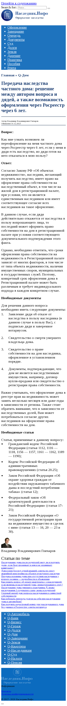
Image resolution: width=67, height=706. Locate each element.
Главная (7, 75)
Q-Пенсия (14, 662)
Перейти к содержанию (19, 3)
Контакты (6, 691)
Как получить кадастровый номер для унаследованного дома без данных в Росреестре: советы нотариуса (32, 605)
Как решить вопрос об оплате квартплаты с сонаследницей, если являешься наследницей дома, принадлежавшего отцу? (32, 583)
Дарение (13, 56)
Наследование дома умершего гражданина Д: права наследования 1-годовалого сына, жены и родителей (28, 589)
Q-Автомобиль (18, 614)
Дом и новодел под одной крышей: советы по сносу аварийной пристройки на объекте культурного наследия (30, 572)
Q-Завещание (17, 638)
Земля (12, 51)
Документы (16, 39)
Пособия (13, 64)
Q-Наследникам (19, 650)
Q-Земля (13, 642)
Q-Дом (23, 75)
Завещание (15, 31)
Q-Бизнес (14, 622)
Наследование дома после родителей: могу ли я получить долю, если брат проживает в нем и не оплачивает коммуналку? (30, 565)
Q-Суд (12, 654)
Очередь (14, 35)
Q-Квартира (16, 646)
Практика (14, 60)
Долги (12, 47)
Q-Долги (14, 630)
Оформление (17, 27)
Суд (10, 43)
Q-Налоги (14, 658)
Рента (11, 68)
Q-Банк (12, 618)
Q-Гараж (14, 626)
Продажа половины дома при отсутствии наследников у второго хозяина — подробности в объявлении (30, 577)
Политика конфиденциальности (17, 694)
